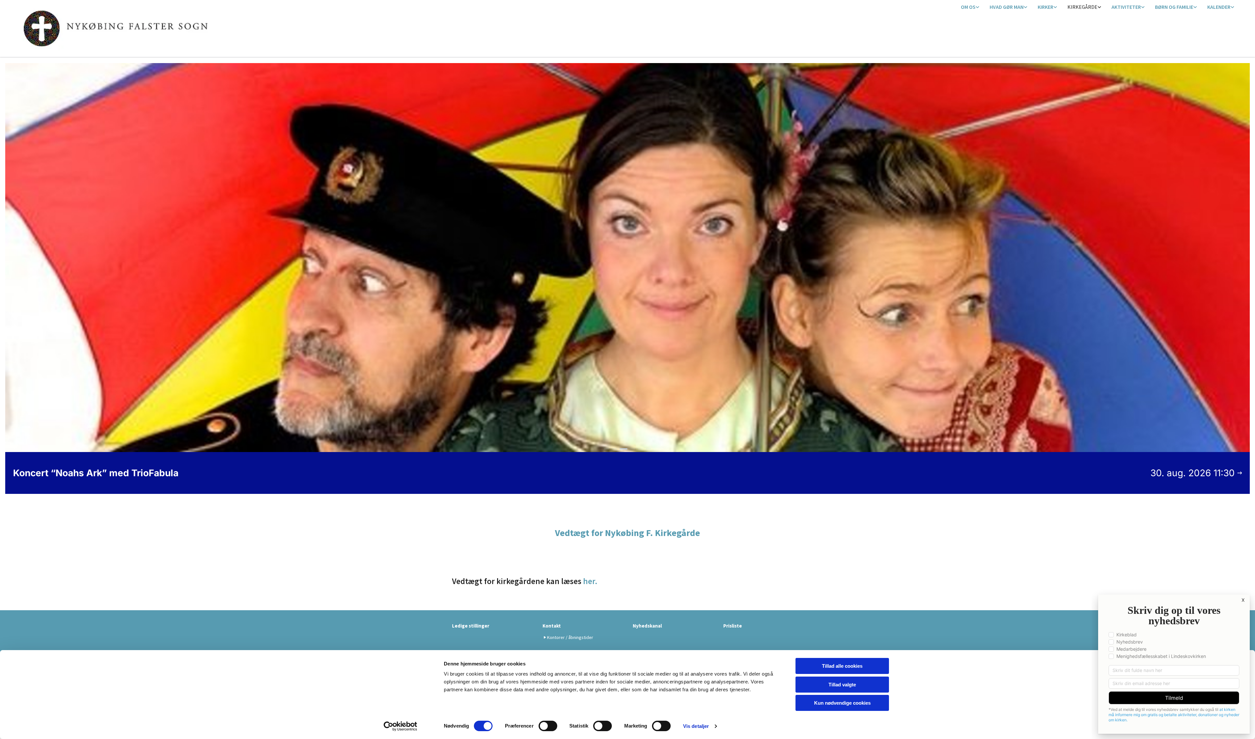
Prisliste (732, 626)
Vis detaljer (696, 726)
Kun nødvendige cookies (842, 703)
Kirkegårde (1082, 7)
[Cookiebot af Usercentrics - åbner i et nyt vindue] (400, 726)
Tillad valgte (842, 684)
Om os (968, 7)
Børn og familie (1174, 7)
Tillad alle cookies (842, 666)
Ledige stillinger (470, 626)
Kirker (1045, 7)
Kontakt (552, 626)
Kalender (1218, 7)
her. (589, 581)
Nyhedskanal (647, 626)
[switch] (548, 726)
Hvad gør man (1007, 7)
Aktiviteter (1126, 7)
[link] (970, 7)
